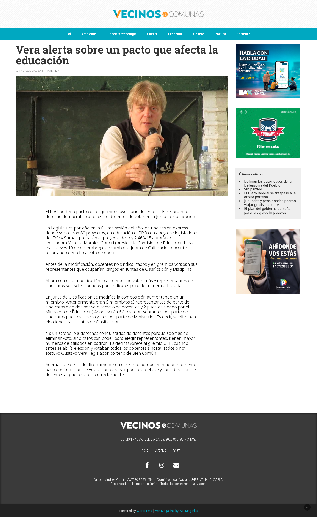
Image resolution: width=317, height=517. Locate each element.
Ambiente (89, 34)
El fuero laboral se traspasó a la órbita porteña (270, 195)
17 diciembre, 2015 (31, 71)
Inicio (144, 450)
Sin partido (253, 189)
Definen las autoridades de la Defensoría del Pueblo (268, 183)
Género (198, 34)
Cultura (152, 34)
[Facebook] (147, 465)
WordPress (144, 511)
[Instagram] (161, 465)
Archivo (160, 450)
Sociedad (244, 34)
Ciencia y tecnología (122, 34)
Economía (175, 34)
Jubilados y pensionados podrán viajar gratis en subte (270, 202)
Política (220, 34)
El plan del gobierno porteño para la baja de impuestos (267, 210)
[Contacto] (175, 465)
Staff (176, 450)
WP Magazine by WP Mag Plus (176, 511)
